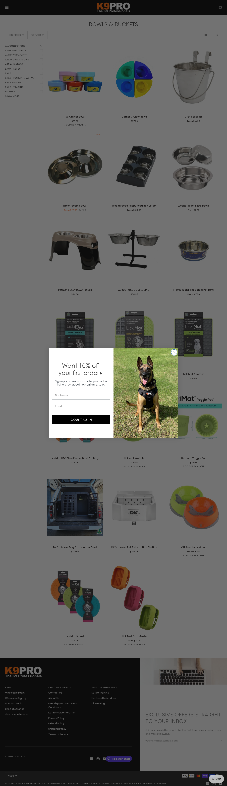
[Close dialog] (174, 352)
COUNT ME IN (81, 419)
